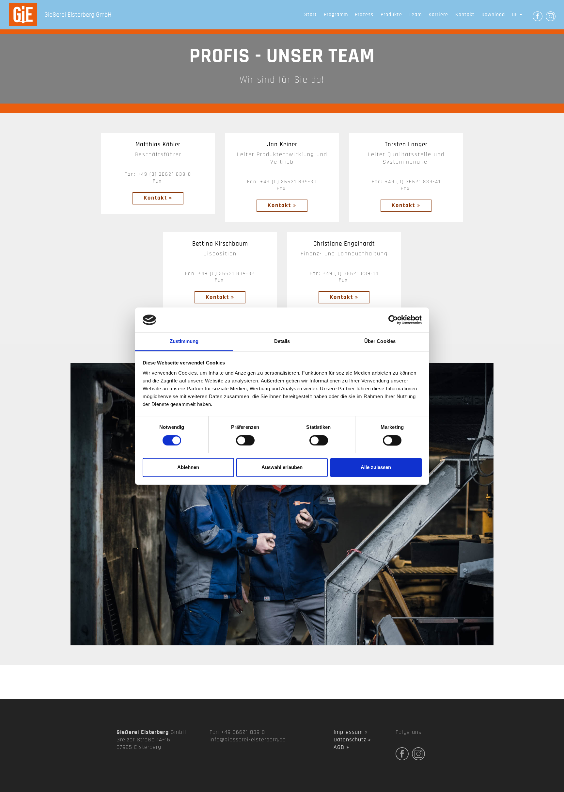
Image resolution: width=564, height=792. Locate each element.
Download (493, 14)
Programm (336, 14)
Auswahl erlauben (282, 467)
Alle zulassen (376, 467)
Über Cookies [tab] (380, 341)
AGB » (341, 747)
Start (310, 14)
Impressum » (351, 732)
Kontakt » (158, 198)
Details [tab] (282, 341)
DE (515, 14)
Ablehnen (188, 467)
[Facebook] (537, 16)
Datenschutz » (352, 739)
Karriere (438, 14)
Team (415, 14)
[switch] (245, 440)
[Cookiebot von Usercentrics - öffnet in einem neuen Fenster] (393, 320)
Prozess (364, 14)
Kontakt (465, 14)
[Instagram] (551, 16)
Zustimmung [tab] (184, 341)
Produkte (391, 14)
